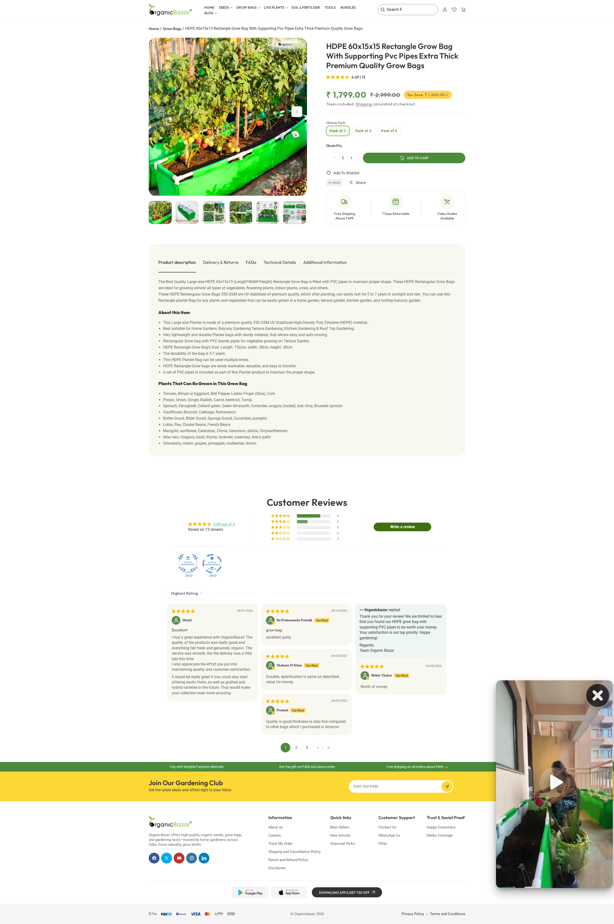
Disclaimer (277, 868)
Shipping (364, 104)
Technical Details (280, 262)
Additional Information (325, 262)
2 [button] (296, 747)
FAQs (251, 262)
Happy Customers (441, 827)
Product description (177, 262)
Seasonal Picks (342, 843)
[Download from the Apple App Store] (289, 892)
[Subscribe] (447, 786)
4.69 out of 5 (224, 524)
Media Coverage (440, 835)
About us (275, 827)
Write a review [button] (402, 527)
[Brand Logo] (170, 822)
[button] (225, 7)
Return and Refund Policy (288, 860)
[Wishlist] (454, 9)
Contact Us (387, 827)
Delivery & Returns (221, 262)
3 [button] (307, 747)
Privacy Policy (413, 914)
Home (154, 28)
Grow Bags (172, 28)
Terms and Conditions (447, 914)
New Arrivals (340, 835)
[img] (183, 611)
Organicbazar (304, 914)
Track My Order (280, 843)
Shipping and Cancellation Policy (294, 852)
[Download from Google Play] (250, 892)
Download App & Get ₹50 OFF (344, 892)
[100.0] (188, 563)
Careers (274, 835)
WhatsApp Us (389, 835)
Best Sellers (339, 827)
